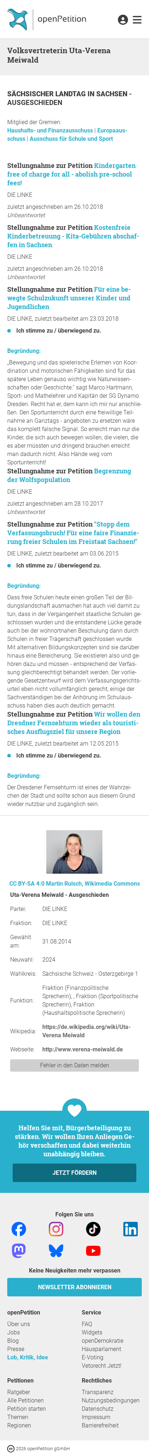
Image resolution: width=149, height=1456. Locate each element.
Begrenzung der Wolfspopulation (69, 475)
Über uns (18, 1324)
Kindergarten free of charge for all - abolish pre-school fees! (71, 174)
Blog (13, 1340)
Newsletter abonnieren (74, 1287)
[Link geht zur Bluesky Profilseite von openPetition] (56, 1250)
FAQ (87, 1324)
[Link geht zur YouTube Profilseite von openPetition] (93, 1250)
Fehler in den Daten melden (74, 1065)
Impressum (96, 1417)
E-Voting (92, 1357)
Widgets (92, 1332)
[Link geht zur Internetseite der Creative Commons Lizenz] (11, 1448)
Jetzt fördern (74, 1172)
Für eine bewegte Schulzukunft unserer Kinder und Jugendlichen (69, 298)
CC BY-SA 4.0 (26, 883)
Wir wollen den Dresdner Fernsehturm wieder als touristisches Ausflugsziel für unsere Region (73, 723)
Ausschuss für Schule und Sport (71, 138)
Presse (15, 1349)
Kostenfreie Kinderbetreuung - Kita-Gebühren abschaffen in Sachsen (73, 236)
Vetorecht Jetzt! (102, 1365)
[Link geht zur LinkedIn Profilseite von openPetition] (130, 1228)
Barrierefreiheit (100, 1425)
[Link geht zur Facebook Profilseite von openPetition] (19, 1228)
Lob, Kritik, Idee (27, 1357)
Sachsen (112, 94)
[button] (122, 20)
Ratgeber (18, 1392)
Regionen (19, 1425)
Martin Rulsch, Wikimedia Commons (93, 883)
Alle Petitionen (25, 1400)
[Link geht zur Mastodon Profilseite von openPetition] (19, 1250)
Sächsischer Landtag (47, 94)
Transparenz (98, 1392)
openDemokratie (102, 1340)
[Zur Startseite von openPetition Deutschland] (47, 19)
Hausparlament (101, 1349)
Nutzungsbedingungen (111, 1400)
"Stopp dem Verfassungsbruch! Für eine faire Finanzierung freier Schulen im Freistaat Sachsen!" (73, 533)
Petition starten (26, 1408)
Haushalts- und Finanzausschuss (50, 130)
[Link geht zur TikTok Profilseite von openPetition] (93, 1228)
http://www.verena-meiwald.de (82, 1049)
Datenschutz (98, 1408)
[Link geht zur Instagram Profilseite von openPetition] (56, 1228)
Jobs (13, 1332)
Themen (17, 1417)
